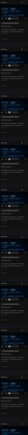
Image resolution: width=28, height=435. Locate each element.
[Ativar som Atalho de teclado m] (6, 433)
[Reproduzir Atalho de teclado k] (2, 433)
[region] (14, 217)
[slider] (14, 433)
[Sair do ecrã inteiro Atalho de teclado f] (25, 433)
